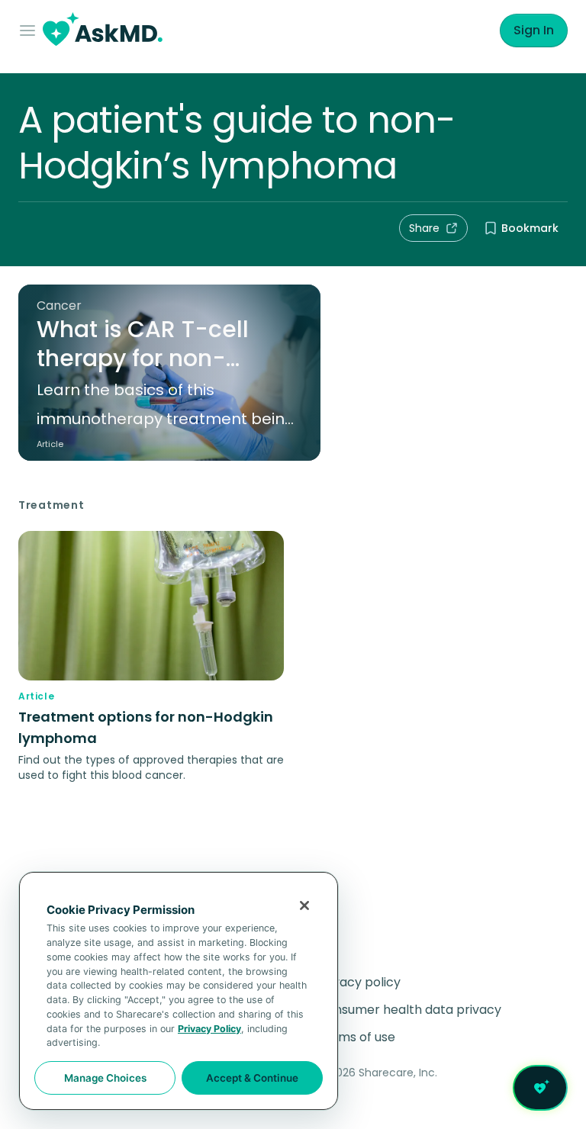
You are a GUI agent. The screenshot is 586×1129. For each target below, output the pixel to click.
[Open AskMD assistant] (540, 1088)
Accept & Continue (252, 1078)
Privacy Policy (209, 1028)
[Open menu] (30, 30)
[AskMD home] (103, 30)
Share (424, 228)
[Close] (304, 905)
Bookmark (530, 228)
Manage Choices (105, 1078)
